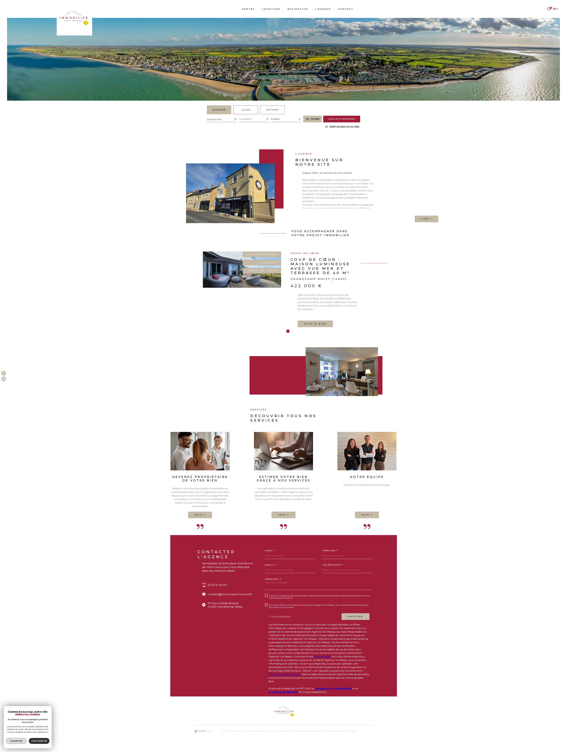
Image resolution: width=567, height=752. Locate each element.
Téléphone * (332, 579)
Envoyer (355, 630)
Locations (271, 9)
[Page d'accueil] (74, 17)
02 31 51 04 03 (217, 599)
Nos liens (328, 745)
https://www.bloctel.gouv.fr (284, 688)
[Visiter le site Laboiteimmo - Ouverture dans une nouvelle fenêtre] (203, 745)
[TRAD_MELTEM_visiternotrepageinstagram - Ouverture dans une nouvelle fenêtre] (3, 379)
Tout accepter (39, 741)
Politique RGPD (341, 745)
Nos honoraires (279, 745)
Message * (273, 593)
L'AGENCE (323, 9)
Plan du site (293, 745)
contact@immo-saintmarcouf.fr (230, 608)
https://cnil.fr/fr (322, 670)
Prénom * (330, 564)
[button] (282, 90)
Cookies (352, 745)
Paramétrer (16, 741)
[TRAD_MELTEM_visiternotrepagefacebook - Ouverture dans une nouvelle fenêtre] (3, 373)
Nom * (270, 564)
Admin (319, 745)
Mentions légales (307, 745)
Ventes (248, 9)
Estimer (273, 109)
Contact (345, 9)
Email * (271, 579)
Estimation (298, 9)
